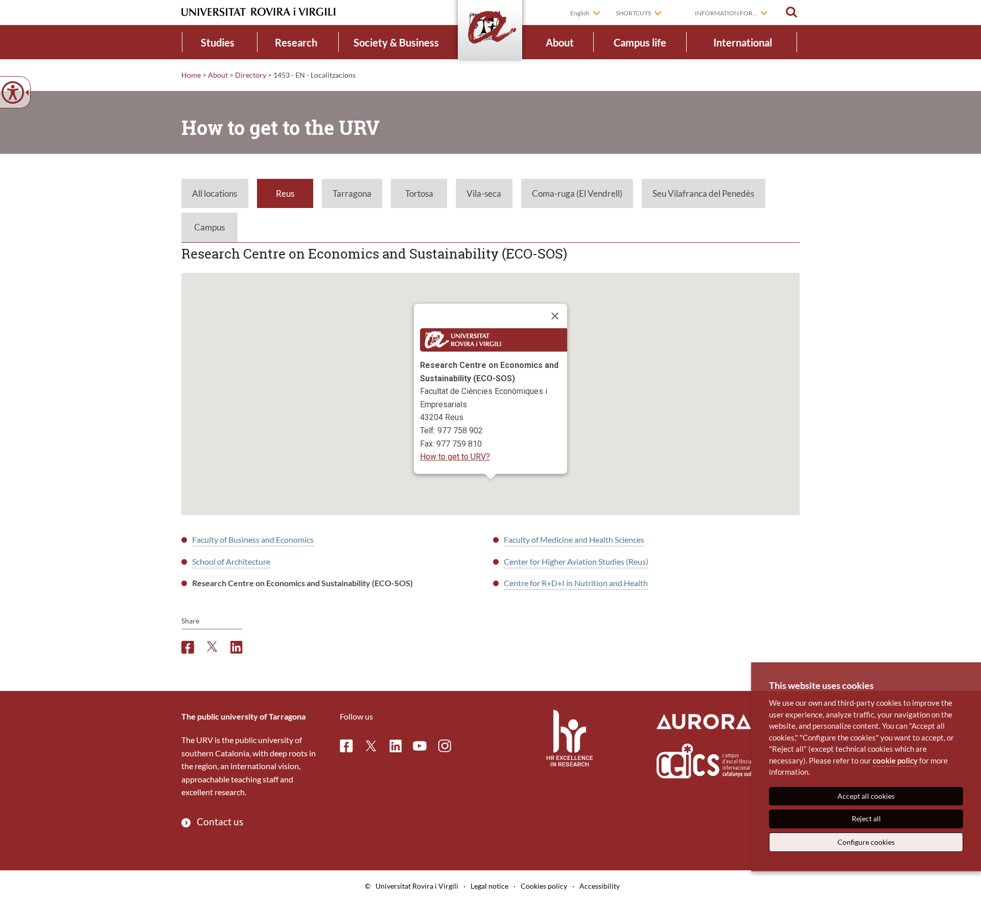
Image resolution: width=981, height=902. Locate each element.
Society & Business (396, 42)
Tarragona (352, 193)
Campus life (640, 42)
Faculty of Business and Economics (253, 539)
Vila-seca (483, 193)
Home (191, 75)
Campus (209, 227)
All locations (214, 193)
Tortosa (419, 193)
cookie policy (895, 760)
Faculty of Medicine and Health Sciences (574, 539)
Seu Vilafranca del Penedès (703, 193)
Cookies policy (544, 886)
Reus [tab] (285, 193)
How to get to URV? (455, 457)
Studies (218, 42)
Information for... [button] (726, 13)
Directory (250, 75)
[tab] (214, 194)
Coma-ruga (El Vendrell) (577, 193)
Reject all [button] (866, 818)
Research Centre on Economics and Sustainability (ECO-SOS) (302, 583)
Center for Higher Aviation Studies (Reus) (576, 561)
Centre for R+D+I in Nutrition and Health (576, 583)
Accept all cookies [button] (866, 796)
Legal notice (489, 886)
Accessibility (599, 886)
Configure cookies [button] (866, 842)
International (742, 42)
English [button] (580, 13)
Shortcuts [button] (633, 13)
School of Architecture (231, 561)
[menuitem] (217, 42)
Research (296, 42)
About (560, 42)
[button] (791, 12)
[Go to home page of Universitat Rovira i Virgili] (258, 12)
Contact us (220, 821)
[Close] (555, 316)
